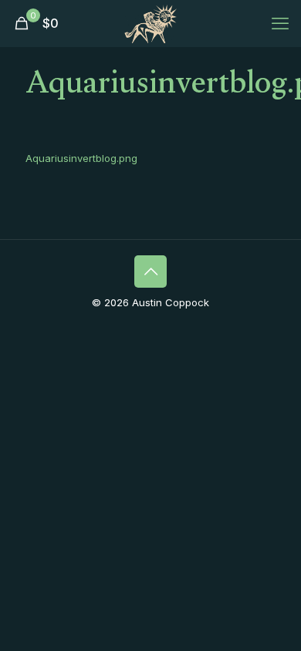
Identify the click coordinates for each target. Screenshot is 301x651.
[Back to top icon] (150, 271)
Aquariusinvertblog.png (81, 158)
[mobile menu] (280, 23)
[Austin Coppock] (150, 23)
